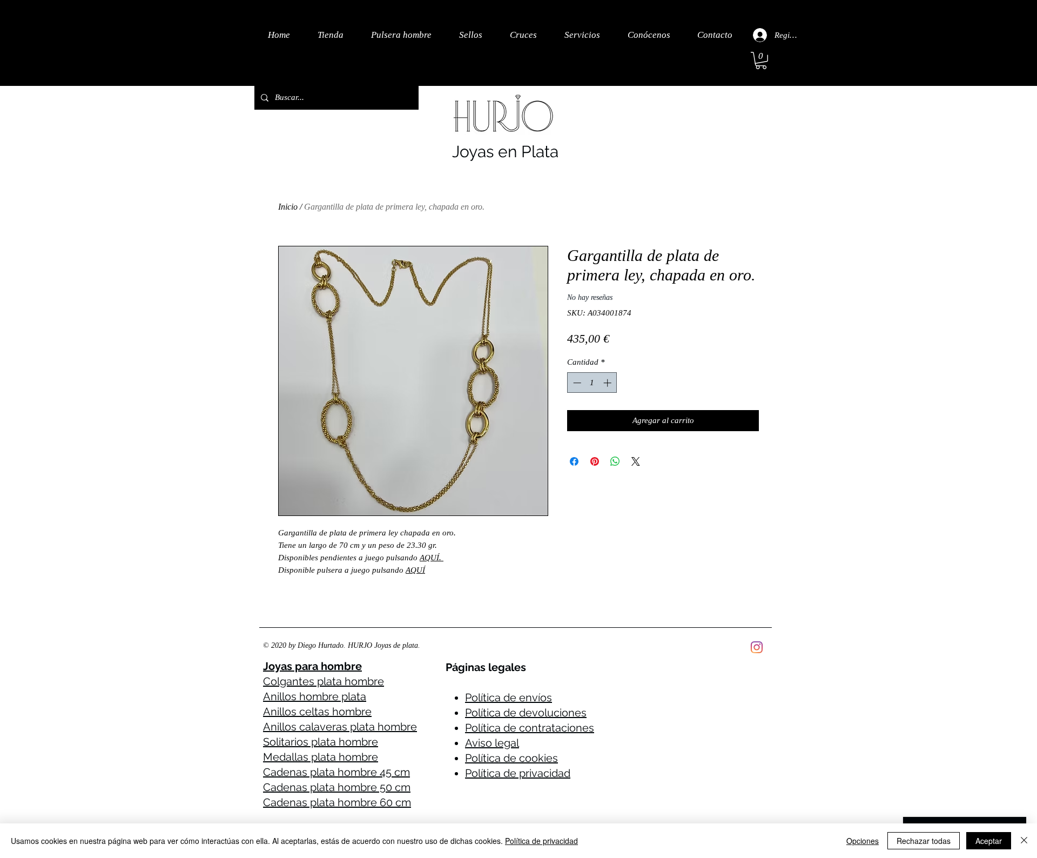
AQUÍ (415, 570)
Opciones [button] (862, 840)
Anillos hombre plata (314, 696)
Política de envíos (508, 697)
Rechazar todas (924, 840)
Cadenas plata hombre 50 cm (336, 787)
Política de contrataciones (529, 727)
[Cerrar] (1024, 840)
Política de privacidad (517, 773)
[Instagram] (757, 647)
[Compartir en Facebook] (574, 461)
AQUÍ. (430, 557)
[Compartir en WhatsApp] (615, 461)
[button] (761, 60)
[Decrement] (576, 383)
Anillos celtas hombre (317, 711)
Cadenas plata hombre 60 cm (337, 802)
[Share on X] (635, 461)
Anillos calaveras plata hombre (340, 726)
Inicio (288, 206)
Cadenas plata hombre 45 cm (336, 772)
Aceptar (988, 840)
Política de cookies (511, 758)
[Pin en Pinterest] (594, 461)
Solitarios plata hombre (320, 741)
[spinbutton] (592, 383)
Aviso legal (492, 742)
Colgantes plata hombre (323, 681)
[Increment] (608, 383)
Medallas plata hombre (320, 756)
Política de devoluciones (526, 712)
